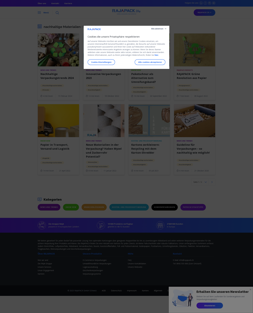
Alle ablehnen (157, 29)
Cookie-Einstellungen (101, 62)
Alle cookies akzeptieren (150, 62)
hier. (157, 55)
